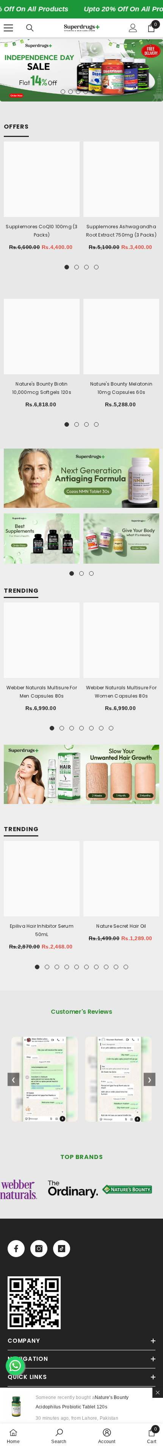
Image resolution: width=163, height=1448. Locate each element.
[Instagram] (38, 1248)
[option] (81, 70)
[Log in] (133, 28)
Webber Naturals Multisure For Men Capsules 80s (41, 691)
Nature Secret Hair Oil (121, 926)
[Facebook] (16, 1248)
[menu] (8, 27)
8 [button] (106, 967)
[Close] (157, 1392)
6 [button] (101, 91)
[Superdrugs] (81, 478)
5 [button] (93, 91)
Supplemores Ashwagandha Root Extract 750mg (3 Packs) (121, 230)
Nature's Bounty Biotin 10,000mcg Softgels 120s (41, 388)
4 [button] (85, 91)
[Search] (29, 27)
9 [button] (116, 967)
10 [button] (126, 967)
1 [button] (63, 91)
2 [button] (70, 91)
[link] (34, 1302)
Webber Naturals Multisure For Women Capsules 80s (121, 691)
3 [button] (78, 91)
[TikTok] (61, 1248)
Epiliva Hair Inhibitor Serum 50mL (42, 930)
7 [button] (111, 728)
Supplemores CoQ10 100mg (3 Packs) (41, 230)
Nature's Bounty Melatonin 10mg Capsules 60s (121, 388)
